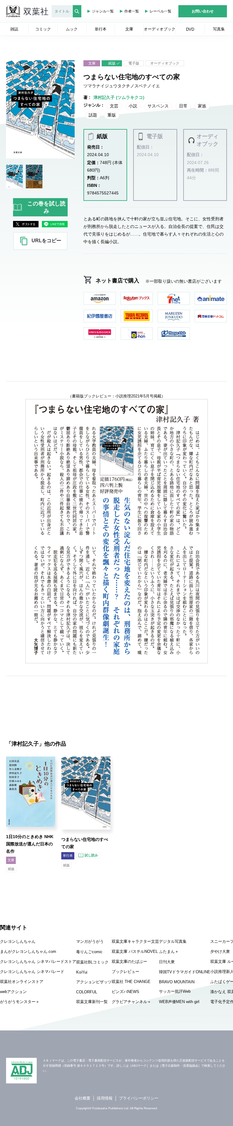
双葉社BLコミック (92, 962)
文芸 (114, 105)
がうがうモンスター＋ (19, 1001)
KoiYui (81, 972)
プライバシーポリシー (138, 1098)
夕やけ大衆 (220, 951)
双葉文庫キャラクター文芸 (135, 941)
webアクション (13, 991)
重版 (111, 115)
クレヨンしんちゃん (17, 941)
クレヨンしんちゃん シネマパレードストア (38, 961)
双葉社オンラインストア (21, 981)
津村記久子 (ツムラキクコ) (118, 97)
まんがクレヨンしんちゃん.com (28, 951)
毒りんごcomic (89, 951)
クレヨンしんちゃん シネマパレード (32, 971)
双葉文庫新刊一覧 (92, 1001)
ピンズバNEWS (125, 991)
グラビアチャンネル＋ (131, 1001)
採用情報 (105, 1098)
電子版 (133, 63)
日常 (183, 105)
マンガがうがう (90, 941)
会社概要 (82, 1098)
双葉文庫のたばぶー (129, 961)
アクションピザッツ (94, 982)
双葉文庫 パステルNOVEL (135, 951)
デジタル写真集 (173, 941)
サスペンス (158, 105)
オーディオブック (164, 63)
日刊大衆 (167, 962)
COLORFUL (86, 992)
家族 (202, 105)
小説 (133, 105)
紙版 (112, 63)
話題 (93, 115)
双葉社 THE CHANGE (131, 981)
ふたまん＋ (169, 951)
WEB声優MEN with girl (179, 1001)
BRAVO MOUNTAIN (176, 982)
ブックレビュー (125, 971)
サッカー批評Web (175, 991)
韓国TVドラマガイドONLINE (184, 972)
